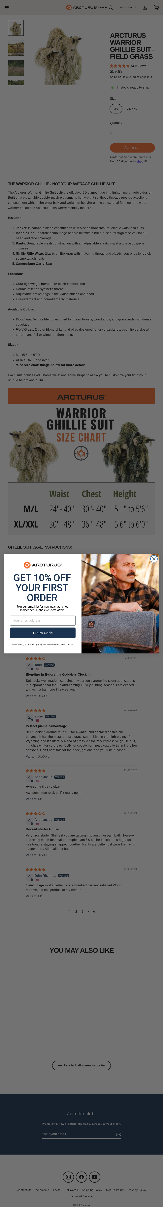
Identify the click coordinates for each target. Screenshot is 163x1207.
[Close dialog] (153, 558)
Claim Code (43, 633)
